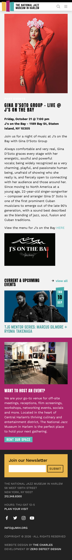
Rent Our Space (18, 440)
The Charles (43, 545)
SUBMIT (55, 469)
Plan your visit (16, 509)
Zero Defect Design (45, 549)
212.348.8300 (13, 496)
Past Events (14, 98)
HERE (60, 228)
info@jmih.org (16, 528)
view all (62, 281)
